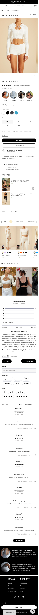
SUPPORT (25, 579)
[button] (5, 96)
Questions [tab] (14, 356)
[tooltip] (26, 332)
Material (26, 383)
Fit (26, 379)
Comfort (18, 379)
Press (10, 586)
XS (7, 121)
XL (21, 126)
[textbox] (19, 370)
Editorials (11, 588)
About (10, 583)
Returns (22, 588)
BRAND (11, 579)
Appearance (8, 379)
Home (2, 10)
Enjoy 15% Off (19, 607)
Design (17, 383)
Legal (21, 591)
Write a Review (30, 361)
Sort (20, 404)
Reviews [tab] (5, 356)
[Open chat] (32, 611)
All (8, 10)
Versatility (7, 383)
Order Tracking (24, 586)
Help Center (23, 583)
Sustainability (12, 591)
